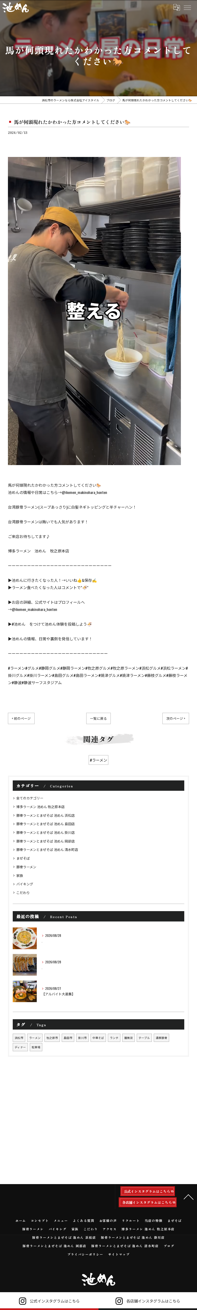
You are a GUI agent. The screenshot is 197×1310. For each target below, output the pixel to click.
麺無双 (128, 1038)
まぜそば (23, 858)
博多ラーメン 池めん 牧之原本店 (40, 806)
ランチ (114, 1038)
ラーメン (35, 1038)
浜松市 (19, 1038)
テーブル (144, 1038)
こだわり (23, 892)
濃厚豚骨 (161, 1038)
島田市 (68, 1038)
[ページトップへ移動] (188, 1196)
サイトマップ (119, 1254)
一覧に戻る (98, 718)
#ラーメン (98, 760)
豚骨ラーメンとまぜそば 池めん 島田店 (45, 823)
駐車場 (36, 1047)
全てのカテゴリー (29, 797)
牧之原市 (52, 1038)
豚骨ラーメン (26, 866)
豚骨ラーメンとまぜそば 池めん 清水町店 (47, 849)
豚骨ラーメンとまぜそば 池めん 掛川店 (45, 832)
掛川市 (82, 1038)
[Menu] (187, 7)
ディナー (20, 1047)
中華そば (98, 1038)
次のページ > (175, 718)
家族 (19, 875)
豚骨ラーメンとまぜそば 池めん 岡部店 (45, 840)
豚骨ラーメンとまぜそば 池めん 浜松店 (45, 815)
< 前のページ (21, 718)
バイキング (24, 883)
